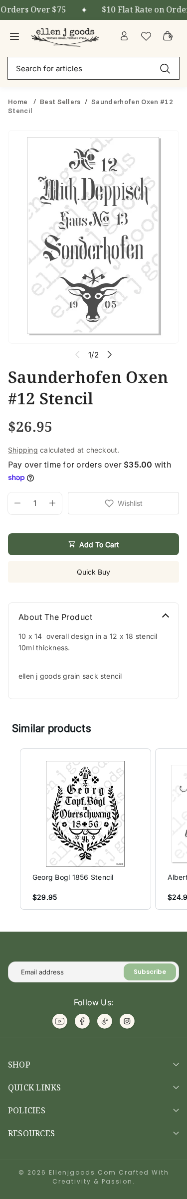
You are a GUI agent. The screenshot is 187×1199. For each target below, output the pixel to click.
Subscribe (150, 971)
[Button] (110, 355)
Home (18, 101)
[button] (10, 829)
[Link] (66, 35)
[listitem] (85, 829)
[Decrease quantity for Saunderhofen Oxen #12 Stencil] (14, 503)
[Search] (165, 68)
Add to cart (99, 544)
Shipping (23, 450)
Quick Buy (93, 572)
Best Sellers (60, 101)
